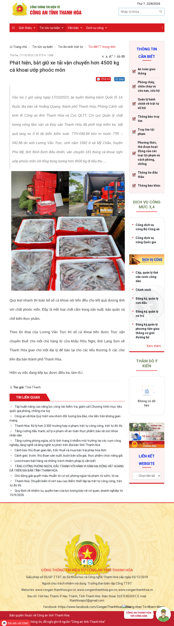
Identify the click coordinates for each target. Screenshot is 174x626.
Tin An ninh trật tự (70, 47)
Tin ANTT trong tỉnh (101, 47)
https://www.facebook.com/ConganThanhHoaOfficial (94, 607)
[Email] (123, 56)
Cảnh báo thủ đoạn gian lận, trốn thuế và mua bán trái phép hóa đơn (60, 450)
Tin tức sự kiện (42, 47)
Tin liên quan (28, 397)
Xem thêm (154, 346)
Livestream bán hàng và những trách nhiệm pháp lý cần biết (55, 461)
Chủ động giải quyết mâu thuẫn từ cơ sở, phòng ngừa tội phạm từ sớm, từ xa (66, 475)
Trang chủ (20, 47)
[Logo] (48, 9)
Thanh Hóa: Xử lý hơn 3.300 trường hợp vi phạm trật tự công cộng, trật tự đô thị (68, 425)
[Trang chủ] (13, 27)
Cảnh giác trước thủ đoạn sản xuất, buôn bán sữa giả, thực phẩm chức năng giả (68, 455)
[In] (118, 56)
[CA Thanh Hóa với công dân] (147, 615)
